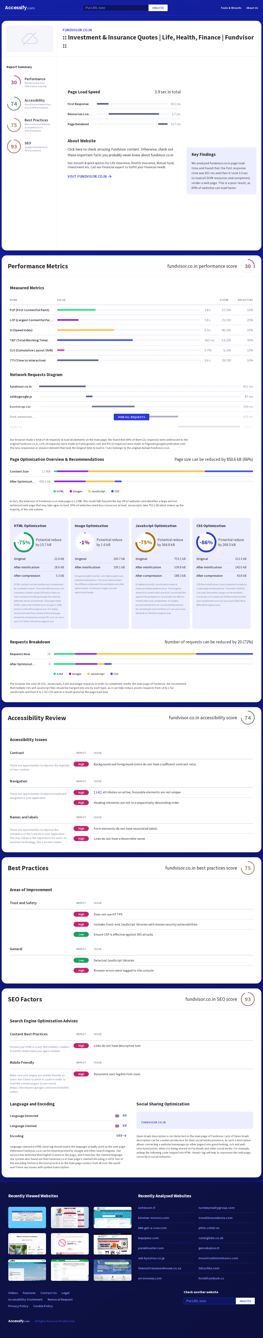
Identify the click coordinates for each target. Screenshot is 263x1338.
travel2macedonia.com (215, 1218)
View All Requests (131, 417)
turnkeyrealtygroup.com (216, 1208)
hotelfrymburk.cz (211, 1278)
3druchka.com (208, 1268)
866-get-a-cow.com (152, 1228)
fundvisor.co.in (77, 30)
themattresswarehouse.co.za (159, 1268)
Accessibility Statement (25, 1299)
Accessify (20, 8)
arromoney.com (150, 1278)
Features (29, 1293)
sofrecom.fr (147, 1208)
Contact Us (48, 1293)
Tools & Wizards (231, 8)
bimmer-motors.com (153, 1218)
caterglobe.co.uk (210, 1238)
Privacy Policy (18, 1306)
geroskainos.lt (208, 1248)
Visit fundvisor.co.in (87, 176)
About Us (252, 8)
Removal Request (60, 1299)
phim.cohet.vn (208, 1228)
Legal (65, 1293)
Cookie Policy (43, 1306)
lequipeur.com (148, 1238)
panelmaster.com (151, 1248)
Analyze (158, 8)
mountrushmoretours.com (218, 1258)
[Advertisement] (159, 70)
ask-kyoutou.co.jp (151, 1258)
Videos (13, 1293)
